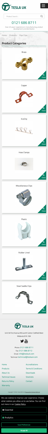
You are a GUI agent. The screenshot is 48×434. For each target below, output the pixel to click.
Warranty (6, 385)
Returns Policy (8, 381)
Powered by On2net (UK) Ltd (32, 392)
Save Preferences (24, 424)
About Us (5, 372)
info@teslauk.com (26, 353)
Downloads (30, 372)
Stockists (29, 376)
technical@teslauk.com (28, 356)
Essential (9, 409)
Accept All (24, 430)
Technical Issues (8, 376)
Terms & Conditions (34, 368)
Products (13, 35)
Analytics (9, 417)
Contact (29, 381)
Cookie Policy (20, 404)
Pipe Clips (23, 35)
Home (4, 35)
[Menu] (44, 5)
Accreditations (32, 364)
